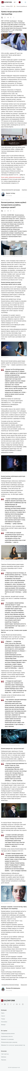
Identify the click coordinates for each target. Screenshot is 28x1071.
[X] (14, 18)
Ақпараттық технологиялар (10, 985)
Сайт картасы (5, 1054)
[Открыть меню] (25, 2)
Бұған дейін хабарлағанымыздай (11, 177)
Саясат (3, 1016)
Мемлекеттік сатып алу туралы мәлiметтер (13, 1045)
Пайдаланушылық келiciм (7, 1033)
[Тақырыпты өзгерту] (20, 2)
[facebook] (11, 1004)
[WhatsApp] (5, 18)
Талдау (3, 1019)
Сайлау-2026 (9, 6)
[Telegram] (8, 18)
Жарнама (3, 1059)
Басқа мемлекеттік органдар (11, 190)
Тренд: (3, 6)
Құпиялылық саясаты (7, 1036)
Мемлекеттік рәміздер (7, 1039)
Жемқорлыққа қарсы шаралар (9, 1042)
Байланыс (3, 1057)
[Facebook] (11, 18)
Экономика (4, 1021)
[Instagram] (2, 18)
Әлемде (3, 1024)
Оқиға (2, 1013)
